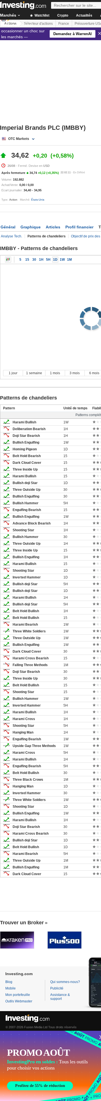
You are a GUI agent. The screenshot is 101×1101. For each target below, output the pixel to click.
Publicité (56, 988)
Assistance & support (60, 997)
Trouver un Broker (22, 922)
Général (8, 227)
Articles (53, 227)
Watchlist (41, 15)
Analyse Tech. (11, 236)
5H (48, 260)
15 (27, 260)
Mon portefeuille (17, 995)
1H (41, 260)
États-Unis (37, 199)
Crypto (62, 15)
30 (34, 260)
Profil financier (79, 227)
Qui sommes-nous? (65, 982)
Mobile (10, 988)
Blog (8, 982)
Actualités (84, 15)
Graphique (30, 227)
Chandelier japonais (8, 259)
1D (55, 260)
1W (62, 260)
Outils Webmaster (18, 1001)
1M (69, 260)
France (63, 24)
